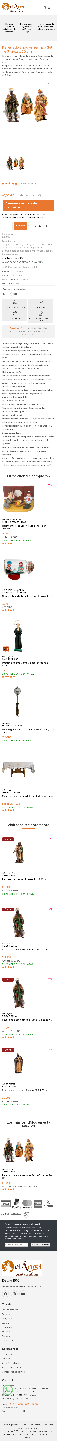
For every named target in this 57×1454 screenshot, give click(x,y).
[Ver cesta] (49, 7)
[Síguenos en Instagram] (10, 294)
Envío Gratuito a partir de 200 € (40, 319)
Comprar (20, 226)
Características (28, 328)
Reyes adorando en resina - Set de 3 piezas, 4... (27, 949)
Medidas (42, 328)
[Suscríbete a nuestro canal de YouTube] (15, 294)
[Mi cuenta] (45, 7)
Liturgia (5, 1323)
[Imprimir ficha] (35, 226)
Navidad (6, 1331)
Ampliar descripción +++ (15, 258)
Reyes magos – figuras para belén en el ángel (27, 28)
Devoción (6, 1314)
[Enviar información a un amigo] (40, 226)
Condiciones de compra (13, 1372)
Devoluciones (14, 318)
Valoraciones (28, 334)
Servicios (6, 1358)
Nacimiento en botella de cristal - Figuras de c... (27, 596)
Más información (17, 331)
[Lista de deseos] (29, 226)
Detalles (14, 328)
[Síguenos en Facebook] (4, 294)
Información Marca (38, 331)
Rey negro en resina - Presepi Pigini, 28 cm (24, 879)
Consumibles (8, 1340)
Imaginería (7, 1318)
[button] (3, 164)
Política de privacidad (12, 1367)
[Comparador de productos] (46, 226)
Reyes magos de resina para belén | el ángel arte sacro (46, 26)
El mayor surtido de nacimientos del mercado (9, 28)
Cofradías (7, 1327)
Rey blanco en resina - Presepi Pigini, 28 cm (25, 1090)
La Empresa (7, 1354)
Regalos (6, 1336)
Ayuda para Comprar (15, 307)
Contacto (40, 307)
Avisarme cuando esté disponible (21, 205)
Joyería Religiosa (10, 1309)
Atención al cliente (10, 1363)
